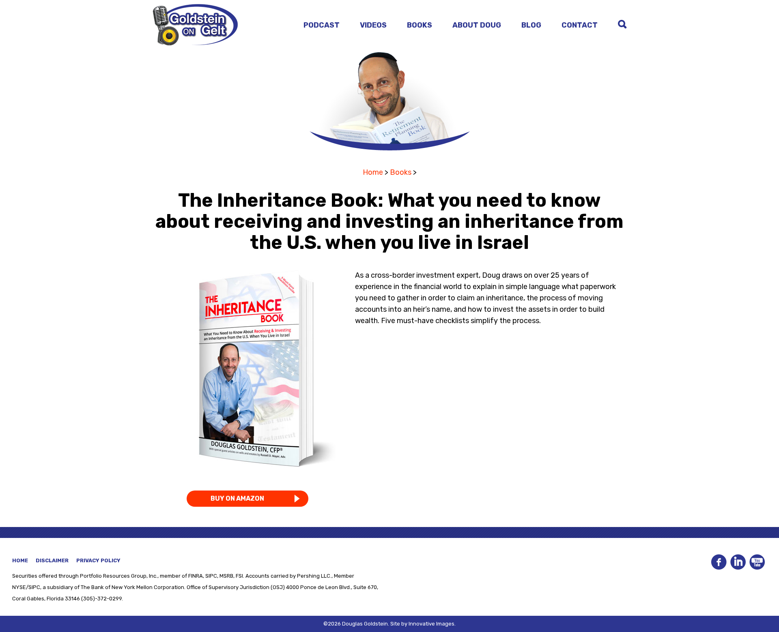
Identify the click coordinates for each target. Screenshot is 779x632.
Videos (373, 25)
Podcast (321, 25)
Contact (580, 25)
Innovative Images (431, 624)
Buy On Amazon (237, 498)
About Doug (476, 25)
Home (373, 172)
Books (419, 25)
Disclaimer (52, 560)
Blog (531, 25)
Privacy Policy (98, 560)
